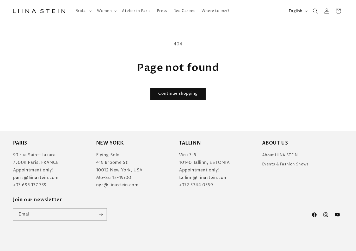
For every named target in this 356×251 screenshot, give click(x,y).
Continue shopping (178, 93)
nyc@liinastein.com (117, 185)
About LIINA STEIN (280, 155)
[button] (83, 10)
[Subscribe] (101, 214)
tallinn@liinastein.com (203, 178)
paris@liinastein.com (36, 178)
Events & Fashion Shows (285, 164)
